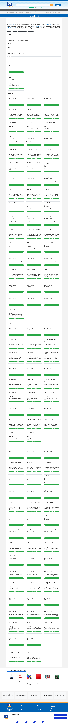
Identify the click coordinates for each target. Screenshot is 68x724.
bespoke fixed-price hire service (11, 27)
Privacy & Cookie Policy (24, 709)
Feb (10, 31)
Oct (28, 31)
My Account (20, 0)
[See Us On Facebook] (49, 707)
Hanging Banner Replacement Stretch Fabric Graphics (20, 682)
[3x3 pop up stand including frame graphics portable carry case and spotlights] (38, 677)
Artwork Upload (37, 705)
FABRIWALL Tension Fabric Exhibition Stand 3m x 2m (47, 682)
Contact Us (9, 0)
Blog (21, 706)
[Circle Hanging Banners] (11, 677)
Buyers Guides (37, 712)
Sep (26, 31)
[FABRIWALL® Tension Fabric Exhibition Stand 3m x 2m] (47, 677)
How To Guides (37, 710)
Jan (8, 31)
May (17, 31)
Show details (48, 722)
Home (30, 16)
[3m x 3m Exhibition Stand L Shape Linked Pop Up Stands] (56, 677)
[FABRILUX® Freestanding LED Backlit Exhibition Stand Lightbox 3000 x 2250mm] (29, 677)
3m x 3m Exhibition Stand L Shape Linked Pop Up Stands (57, 682)
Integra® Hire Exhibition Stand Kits (37, 26)
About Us (22, 705)
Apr (15, 31)
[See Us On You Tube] (53, 707)
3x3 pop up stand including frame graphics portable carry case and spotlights (38, 682)
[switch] (26, 722)
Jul (21, 31)
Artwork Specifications (24, 712)
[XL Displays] (11, 4)
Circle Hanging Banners (11, 681)
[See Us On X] (50, 707)
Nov (31, 31)
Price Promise (37, 706)
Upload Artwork (15, 0)
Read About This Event (16, 72)
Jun (19, 31)
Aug (24, 31)
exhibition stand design (12, 24)
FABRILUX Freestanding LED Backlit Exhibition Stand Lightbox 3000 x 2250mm (29, 683)
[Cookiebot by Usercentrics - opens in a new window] (6, 722)
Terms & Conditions (23, 710)
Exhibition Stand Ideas (38, 709)
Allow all (60, 714)
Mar (12, 31)
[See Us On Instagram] (51, 707)
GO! (51, 5)
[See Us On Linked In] (54, 707)
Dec (33, 31)
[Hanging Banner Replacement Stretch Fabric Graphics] (20, 677)
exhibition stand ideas (48, 24)
